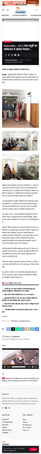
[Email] (15, 55)
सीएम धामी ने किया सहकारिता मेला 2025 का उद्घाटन (19, 294)
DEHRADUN (7, 41)
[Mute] (33, 367)
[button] (33, 449)
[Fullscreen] (36, 367)
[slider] (19, 366)
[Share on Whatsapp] (18, 329)
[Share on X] (12, 55)
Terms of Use (12, 450)
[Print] (18, 55)
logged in (14, 339)
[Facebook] (3, 408)
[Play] (5, 367)
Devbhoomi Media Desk (11, 60)
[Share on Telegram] (22, 329)
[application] (20, 358)
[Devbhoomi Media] (20, 10)
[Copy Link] (32, 329)
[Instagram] (9, 408)
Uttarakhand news (24, 321)
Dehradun (14, 321)
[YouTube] (6, 408)
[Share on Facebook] (8, 55)
